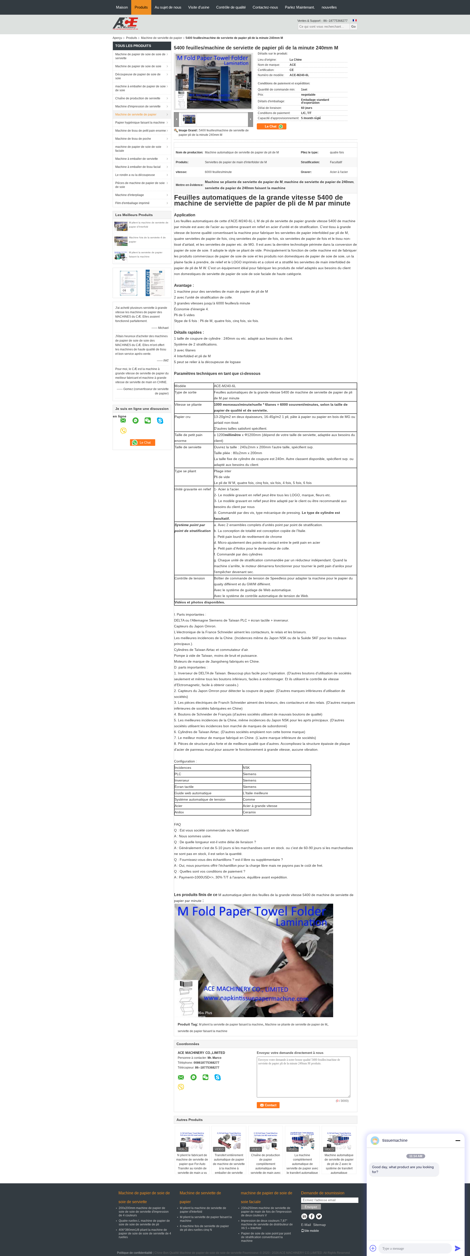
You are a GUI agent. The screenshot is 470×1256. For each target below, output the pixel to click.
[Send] (458, 1248)
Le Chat (271, 126)
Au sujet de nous (168, 7)
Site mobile (311, 1231)
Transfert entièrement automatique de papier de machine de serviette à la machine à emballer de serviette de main (229, 1166)
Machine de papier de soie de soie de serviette (140, 56)
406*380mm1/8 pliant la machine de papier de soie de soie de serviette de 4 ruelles (145, 1233)
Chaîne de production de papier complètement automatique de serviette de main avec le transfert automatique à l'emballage (265, 1168)
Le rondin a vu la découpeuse (135, 175)
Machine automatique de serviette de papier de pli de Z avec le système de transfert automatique (339, 1164)
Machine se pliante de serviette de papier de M (296, 1024)
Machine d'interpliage (129, 195)
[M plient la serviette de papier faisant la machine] (121, 256)
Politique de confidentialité (134, 1253)
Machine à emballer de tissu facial (138, 167)
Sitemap (319, 1225)
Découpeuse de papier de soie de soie (138, 76)
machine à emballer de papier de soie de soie (140, 88)
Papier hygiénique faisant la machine (140, 122)
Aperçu (117, 38)
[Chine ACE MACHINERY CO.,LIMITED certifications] (128, 282)
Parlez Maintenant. (300, 7)
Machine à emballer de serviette (136, 159)
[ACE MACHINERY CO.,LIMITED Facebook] (311, 1217)
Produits (141, 7)
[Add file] (373, 1248)
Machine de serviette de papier (161, 38)
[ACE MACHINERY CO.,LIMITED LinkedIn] (304, 1217)
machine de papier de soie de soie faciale (138, 148)
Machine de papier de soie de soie (138, 66)
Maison (122, 7)
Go (353, 26)
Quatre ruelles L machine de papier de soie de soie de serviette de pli (144, 1222)
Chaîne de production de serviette (137, 98)
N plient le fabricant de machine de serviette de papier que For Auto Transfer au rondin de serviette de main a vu (192, 1164)
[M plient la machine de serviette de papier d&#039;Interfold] (121, 226)
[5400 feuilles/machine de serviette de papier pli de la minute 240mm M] (213, 81)
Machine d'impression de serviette (138, 106)
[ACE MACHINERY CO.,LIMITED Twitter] (319, 1217)
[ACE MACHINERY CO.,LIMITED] (125, 24)
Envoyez (311, 1207)
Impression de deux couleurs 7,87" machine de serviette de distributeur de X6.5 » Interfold (267, 1224)
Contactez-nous (265, 7)
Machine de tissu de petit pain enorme (140, 130)
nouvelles (329, 7)
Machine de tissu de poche (133, 138)
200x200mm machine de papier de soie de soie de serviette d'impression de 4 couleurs (144, 1211)
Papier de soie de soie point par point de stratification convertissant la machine (266, 1237)
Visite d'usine (198, 7)
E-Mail (306, 1225)
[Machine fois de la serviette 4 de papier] (121, 241)
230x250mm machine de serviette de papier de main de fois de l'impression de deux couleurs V (266, 1211)
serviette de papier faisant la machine (202, 1031)
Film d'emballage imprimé (132, 203)
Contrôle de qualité (231, 7)
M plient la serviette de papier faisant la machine (231, 1024)
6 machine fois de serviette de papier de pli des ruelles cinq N (204, 1228)
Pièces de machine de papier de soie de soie (140, 185)
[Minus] (458, 1140)
